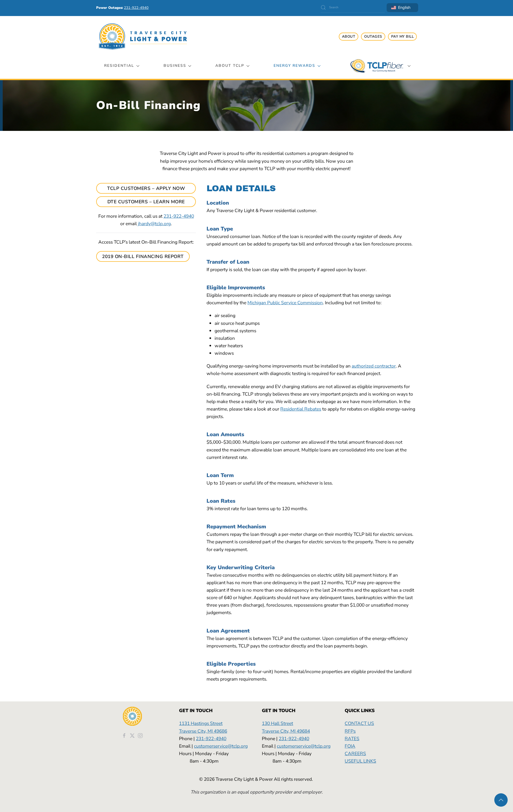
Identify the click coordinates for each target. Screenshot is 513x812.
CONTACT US (359, 723)
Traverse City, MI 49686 (203, 731)
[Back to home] (143, 36)
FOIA (350, 746)
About (348, 36)
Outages (373, 36)
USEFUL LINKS (360, 761)
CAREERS (355, 753)
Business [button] (175, 65)
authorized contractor (374, 366)
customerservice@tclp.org (221, 746)
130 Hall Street (277, 723)
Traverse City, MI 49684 (286, 731)
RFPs (350, 731)
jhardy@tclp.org (154, 223)
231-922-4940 (179, 216)
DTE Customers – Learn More (146, 201)
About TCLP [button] (229, 65)
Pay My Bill (402, 36)
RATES (352, 738)
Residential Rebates (300, 409)
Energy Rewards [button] (294, 65)
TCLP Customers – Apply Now (146, 188)
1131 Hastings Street (201, 723)
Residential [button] (119, 65)
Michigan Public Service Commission (285, 302)
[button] (501, 800)
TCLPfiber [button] (376, 66)
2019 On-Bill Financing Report (143, 256)
